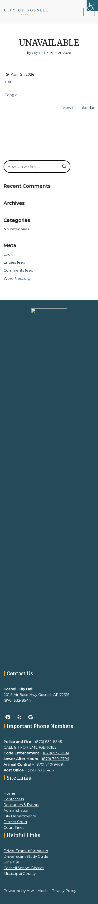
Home (9, 793)
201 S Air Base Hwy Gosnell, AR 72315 (36, 694)
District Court (15, 822)
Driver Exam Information (26, 850)
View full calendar (78, 107)
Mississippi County (20, 873)
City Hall (38, 53)
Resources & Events (21, 804)
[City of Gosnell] (26, 11)
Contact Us (14, 799)
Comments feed (18, 270)
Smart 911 (12, 862)
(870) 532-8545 (48, 741)
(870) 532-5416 (41, 770)
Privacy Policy (64, 890)
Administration (16, 810)
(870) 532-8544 (17, 700)
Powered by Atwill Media (26, 890)
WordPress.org (17, 278)
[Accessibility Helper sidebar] (92, 5)
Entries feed (14, 262)
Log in (9, 254)
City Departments (20, 816)
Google (11, 95)
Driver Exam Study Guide (26, 856)
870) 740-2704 (56, 758)
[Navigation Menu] (88, 12)
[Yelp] (19, 717)
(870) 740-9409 (49, 764)
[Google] (30, 717)
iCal (8, 82)
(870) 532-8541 (56, 753)
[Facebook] (8, 717)
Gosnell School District (24, 868)
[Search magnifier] (64, 166)
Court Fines (14, 827)
